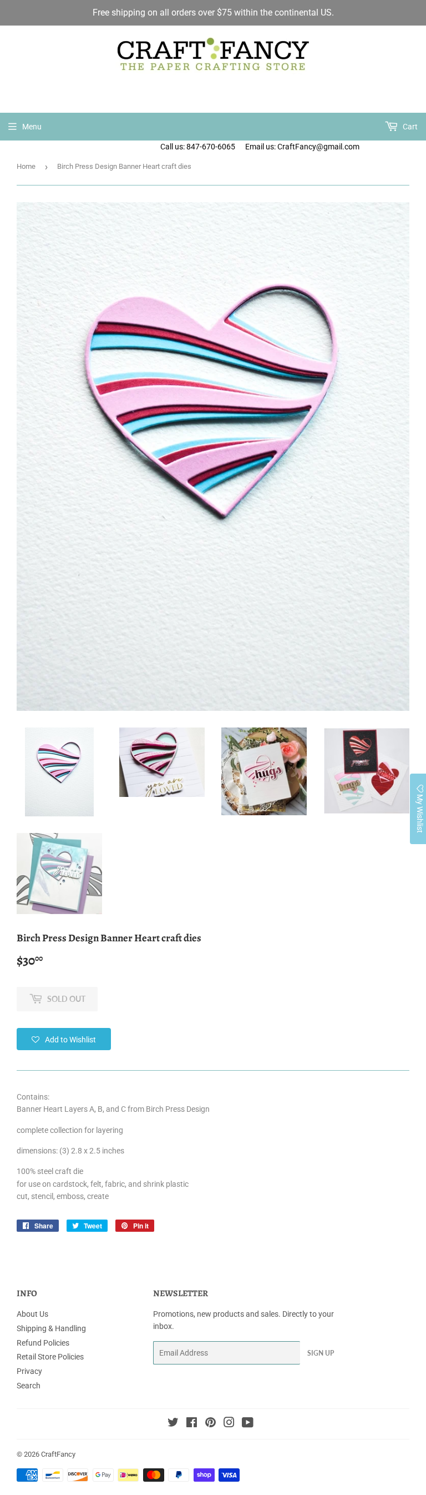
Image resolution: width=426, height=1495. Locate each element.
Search (28, 1385)
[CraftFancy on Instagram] (229, 1423)
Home (26, 166)
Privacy (29, 1371)
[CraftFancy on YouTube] (247, 1423)
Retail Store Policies (50, 1356)
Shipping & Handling (51, 1328)
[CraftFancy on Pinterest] (210, 1423)
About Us (32, 1314)
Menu (32, 126)
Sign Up (320, 1353)
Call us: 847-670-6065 (197, 146)
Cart (409, 126)
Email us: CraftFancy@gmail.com (335, 146)
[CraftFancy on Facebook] (191, 1423)
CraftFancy (58, 1454)
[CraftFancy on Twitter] (173, 1423)
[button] (64, 1039)
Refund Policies (43, 1342)
